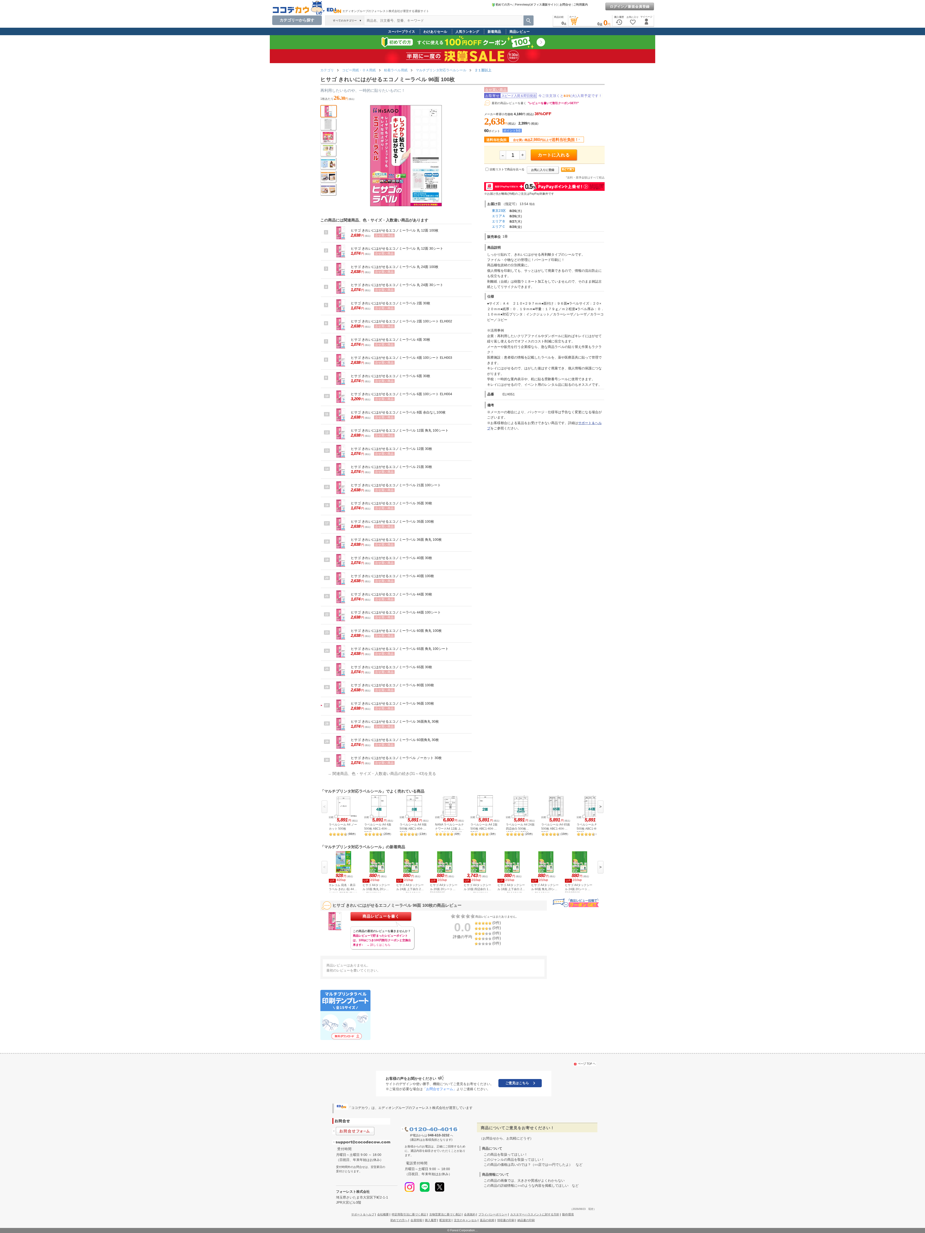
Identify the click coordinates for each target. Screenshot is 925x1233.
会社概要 (383, 1214)
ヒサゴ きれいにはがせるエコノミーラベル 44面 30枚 (391, 594)
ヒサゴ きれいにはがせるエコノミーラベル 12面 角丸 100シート (400, 430)
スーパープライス (401, 31)
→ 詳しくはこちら (378, 944)
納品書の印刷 (526, 1220)
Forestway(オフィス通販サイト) (536, 4)
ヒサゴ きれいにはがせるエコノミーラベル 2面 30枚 (390, 303)
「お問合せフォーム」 (439, 1089)
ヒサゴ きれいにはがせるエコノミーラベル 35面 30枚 (391, 503)
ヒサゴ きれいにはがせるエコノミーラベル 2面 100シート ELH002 (401, 321)
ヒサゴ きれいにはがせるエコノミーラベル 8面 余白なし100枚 (398, 412)
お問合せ (565, 4)
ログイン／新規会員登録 (630, 6)
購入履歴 (430, 1220)
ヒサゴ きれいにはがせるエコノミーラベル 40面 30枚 (391, 558)
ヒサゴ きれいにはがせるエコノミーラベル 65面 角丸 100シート (400, 649)
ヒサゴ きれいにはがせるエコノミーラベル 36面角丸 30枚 (395, 721)
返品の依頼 (487, 1220)
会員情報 (416, 1220)
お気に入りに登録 (542, 170)
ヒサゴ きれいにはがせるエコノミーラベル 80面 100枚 (392, 685)
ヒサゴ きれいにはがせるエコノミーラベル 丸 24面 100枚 (394, 267)
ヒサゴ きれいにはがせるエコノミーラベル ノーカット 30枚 (396, 758)
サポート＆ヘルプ (362, 1214)
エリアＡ (498, 216)
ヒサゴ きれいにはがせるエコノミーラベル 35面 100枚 (392, 521)
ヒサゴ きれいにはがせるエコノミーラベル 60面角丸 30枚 (395, 740)
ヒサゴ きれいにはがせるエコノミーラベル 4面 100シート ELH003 (401, 358)
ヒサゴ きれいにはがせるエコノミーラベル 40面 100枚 (392, 576)
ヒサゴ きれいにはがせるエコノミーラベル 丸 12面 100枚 (394, 230)
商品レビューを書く (381, 916)
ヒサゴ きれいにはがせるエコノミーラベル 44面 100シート (396, 612)
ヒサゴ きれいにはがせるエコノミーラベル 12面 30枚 (391, 449)
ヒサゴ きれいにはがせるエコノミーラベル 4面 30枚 (390, 339)
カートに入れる (554, 155)
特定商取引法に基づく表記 (409, 1214)
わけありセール (435, 31)
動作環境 (568, 1214)
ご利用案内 (580, 4)
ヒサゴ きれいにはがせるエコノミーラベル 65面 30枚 (391, 667)
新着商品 (494, 31)
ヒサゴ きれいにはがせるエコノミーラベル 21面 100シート (396, 485)
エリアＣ (498, 226)
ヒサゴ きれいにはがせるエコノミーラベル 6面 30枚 (390, 376)
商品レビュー (519, 31)
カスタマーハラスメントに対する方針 (534, 1214)
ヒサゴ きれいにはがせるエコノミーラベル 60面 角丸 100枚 (396, 631)
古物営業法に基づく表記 (445, 1214)
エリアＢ (498, 221)
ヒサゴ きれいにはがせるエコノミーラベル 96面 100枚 (392, 703)
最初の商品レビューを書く (509, 103)
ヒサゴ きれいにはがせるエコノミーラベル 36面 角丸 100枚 (396, 539)
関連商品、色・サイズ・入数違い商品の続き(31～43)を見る (384, 774)
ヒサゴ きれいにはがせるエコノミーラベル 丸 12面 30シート (397, 248)
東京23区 (499, 211)
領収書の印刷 (506, 1220)
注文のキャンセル (465, 1220)
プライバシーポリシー (492, 1214)
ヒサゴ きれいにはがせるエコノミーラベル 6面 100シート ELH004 (401, 394)
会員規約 (470, 1214)
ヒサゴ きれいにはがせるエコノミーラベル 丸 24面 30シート (397, 285)
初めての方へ (504, 4)
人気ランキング (467, 31)
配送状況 (445, 1220)
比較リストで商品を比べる (507, 169)
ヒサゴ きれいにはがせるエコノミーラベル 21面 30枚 (391, 467)
